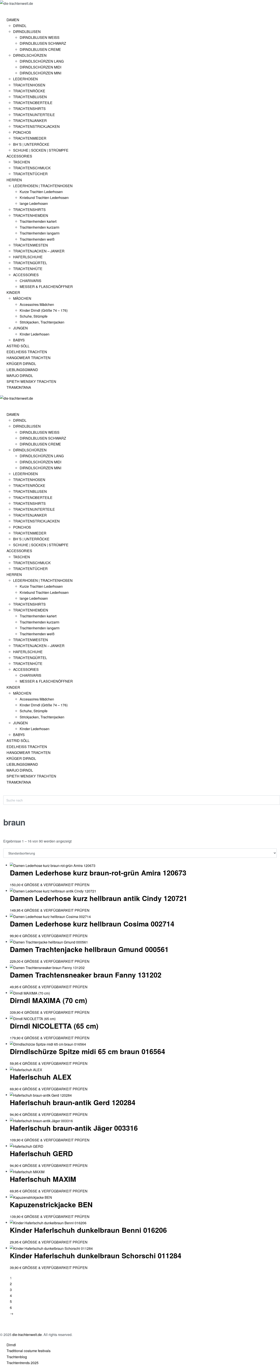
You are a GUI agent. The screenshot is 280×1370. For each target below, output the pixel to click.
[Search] (7, 793)
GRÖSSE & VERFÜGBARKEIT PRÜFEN (56, 884)
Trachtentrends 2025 (22, 1362)
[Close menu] (2, 405)
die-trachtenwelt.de (27, 1334)
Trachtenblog (17, 1356)
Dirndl (11, 1344)
